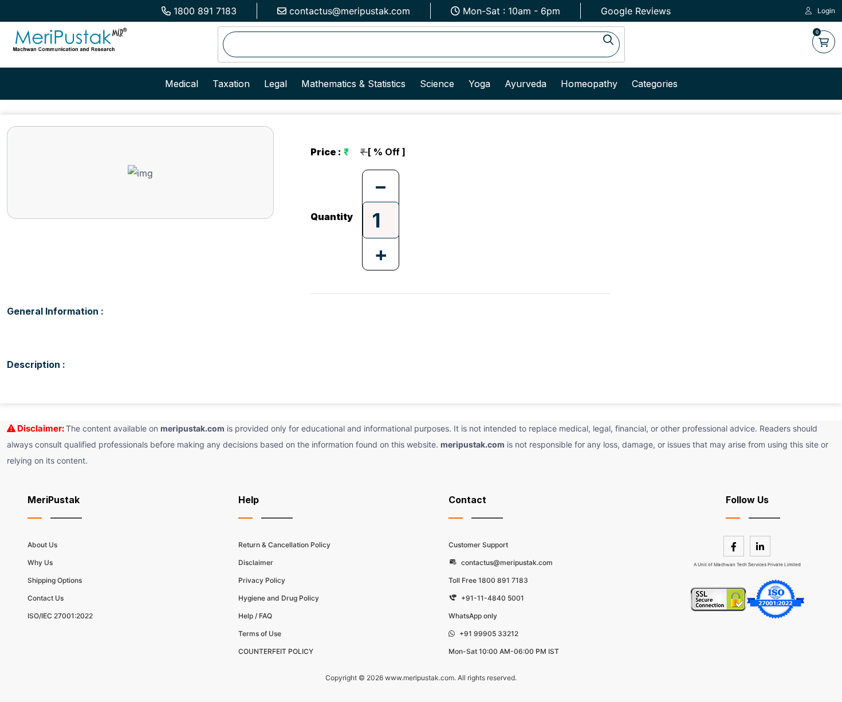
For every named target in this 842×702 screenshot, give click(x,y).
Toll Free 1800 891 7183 (488, 580)
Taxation (231, 83)
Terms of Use (259, 633)
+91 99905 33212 (488, 633)
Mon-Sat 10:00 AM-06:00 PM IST (503, 651)
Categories (655, 83)
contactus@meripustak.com (349, 11)
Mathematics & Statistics (353, 83)
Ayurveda (525, 83)
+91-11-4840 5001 (491, 598)
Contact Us (45, 598)
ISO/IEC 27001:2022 (60, 615)
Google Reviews (636, 11)
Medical (181, 83)
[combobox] (421, 44)
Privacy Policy (261, 580)
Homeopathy (589, 83)
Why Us (40, 562)
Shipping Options (54, 580)
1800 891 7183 (205, 11)
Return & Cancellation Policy (284, 544)
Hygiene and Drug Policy (278, 598)
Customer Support (478, 544)
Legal (275, 83)
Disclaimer (255, 562)
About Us (42, 544)
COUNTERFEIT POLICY (275, 651)
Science (437, 83)
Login (826, 10)
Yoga (479, 83)
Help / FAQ (255, 615)
